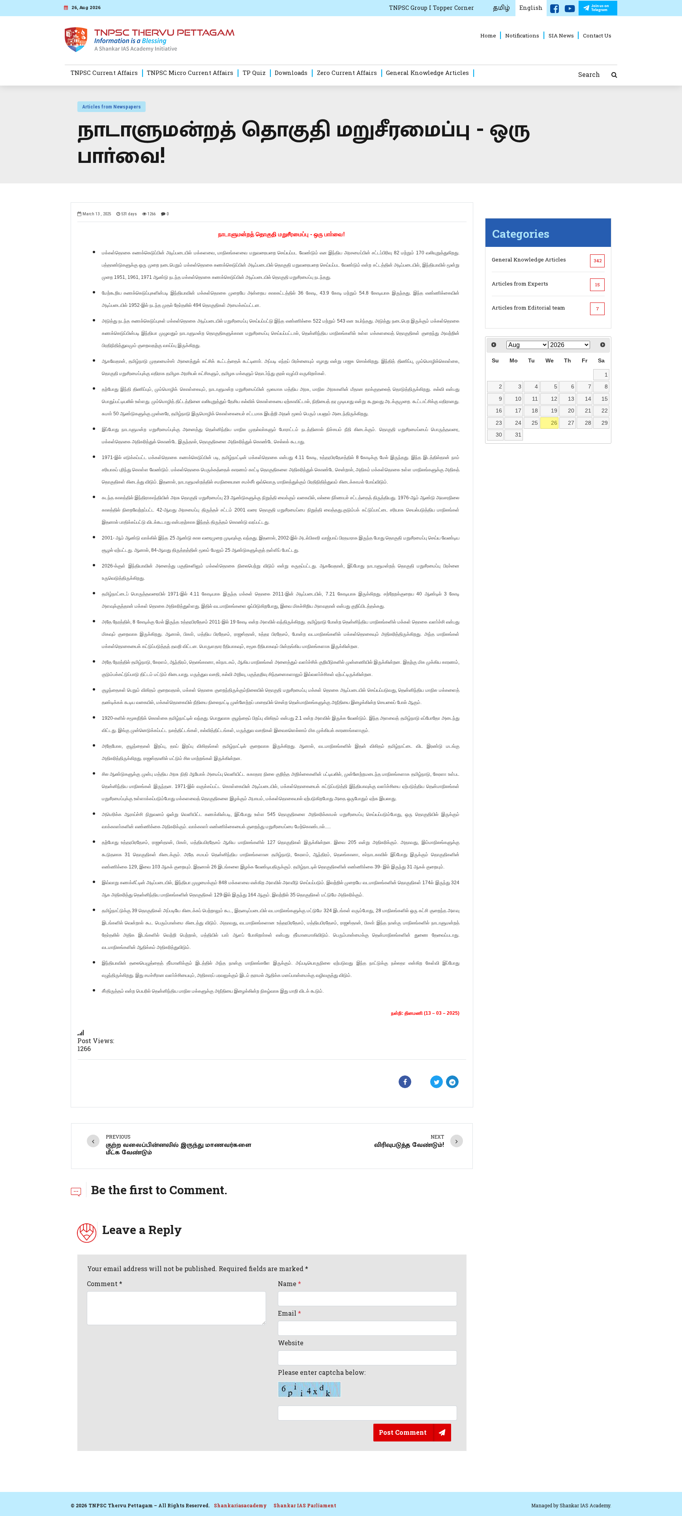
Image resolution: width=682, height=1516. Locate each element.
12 (554, 399)
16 (499, 410)
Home (488, 35)
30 (499, 434)
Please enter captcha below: (321, 1372)
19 (554, 410)
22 (604, 410)
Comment (104, 1284)
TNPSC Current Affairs (104, 73)
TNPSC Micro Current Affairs (190, 73)
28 (588, 423)
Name (289, 1284)
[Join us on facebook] (554, 10)
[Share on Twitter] (436, 1081)
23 (499, 423)
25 (535, 423)
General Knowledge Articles (427, 73)
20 (571, 410)
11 (535, 399)
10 (518, 399)
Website (291, 1343)
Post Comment (403, 1432)
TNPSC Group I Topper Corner (431, 7)
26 (554, 423)
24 (518, 423)
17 (518, 410)
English (531, 7)
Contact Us (597, 35)
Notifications (522, 35)
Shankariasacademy (240, 1505)
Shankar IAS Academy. (585, 1505)
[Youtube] (570, 10)
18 (535, 410)
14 (588, 399)
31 (518, 434)
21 (588, 410)
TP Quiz (254, 73)
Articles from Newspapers (111, 107)
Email (289, 1313)
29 (604, 423)
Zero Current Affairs (347, 73)
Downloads (291, 73)
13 (571, 399)
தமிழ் (501, 8)
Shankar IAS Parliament (305, 1505)
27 (571, 423)
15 (604, 399)
